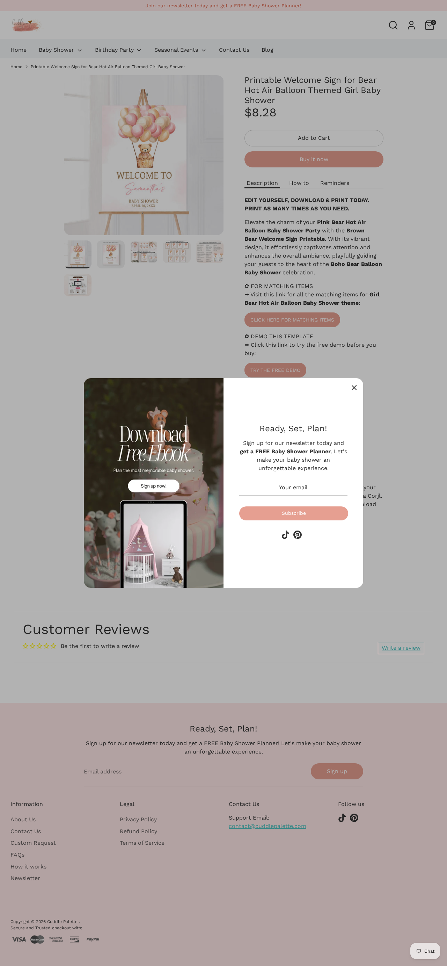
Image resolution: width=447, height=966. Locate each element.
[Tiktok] (285, 535)
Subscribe (294, 513)
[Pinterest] (297, 535)
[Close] (354, 387)
